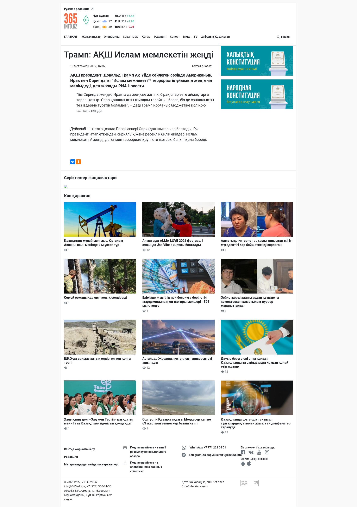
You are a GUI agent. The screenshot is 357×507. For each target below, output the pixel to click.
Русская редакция (76, 9)
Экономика (112, 36)
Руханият (160, 36)
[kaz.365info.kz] (73, 21)
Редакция (71, 456)
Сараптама (130, 36)
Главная (70, 36)
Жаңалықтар (91, 36)
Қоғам (146, 36)
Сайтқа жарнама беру (79, 449)
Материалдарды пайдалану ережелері (90, 464)
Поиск (285, 36)
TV (195, 36)
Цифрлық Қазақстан (215, 36)
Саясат (175, 36)
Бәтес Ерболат (202, 66)
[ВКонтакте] (72, 161)
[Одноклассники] (78, 161)
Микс (186, 36)
